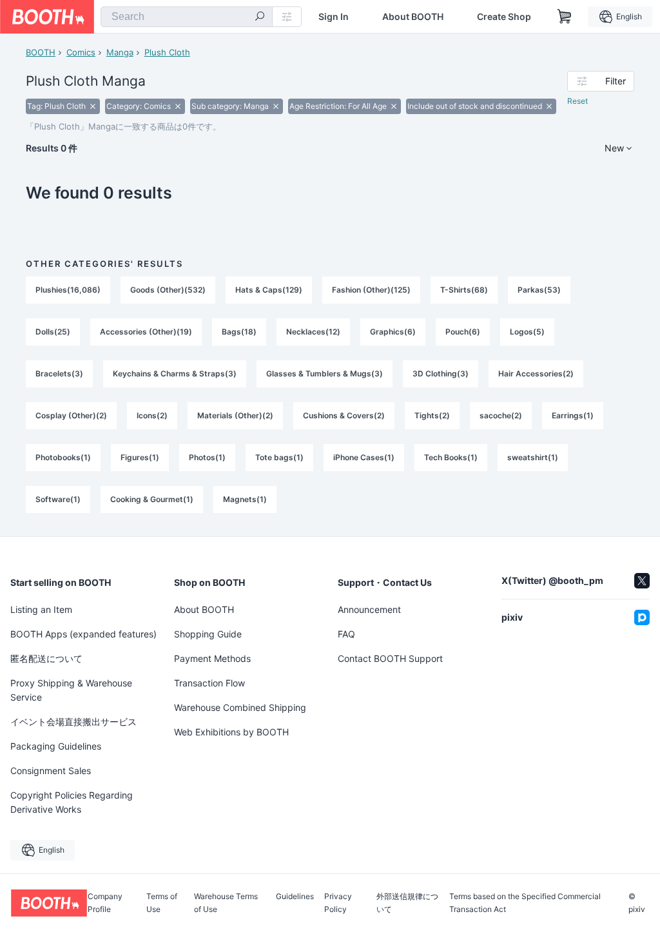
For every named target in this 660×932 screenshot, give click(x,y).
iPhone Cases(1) (363, 457)
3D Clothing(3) (440, 373)
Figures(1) (140, 457)
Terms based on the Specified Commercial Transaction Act (525, 903)
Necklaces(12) (313, 331)
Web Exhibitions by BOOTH (231, 731)
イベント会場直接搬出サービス (73, 721)
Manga (119, 52)
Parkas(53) (539, 290)
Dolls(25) (52, 331)
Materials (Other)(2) (235, 415)
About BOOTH (412, 16)
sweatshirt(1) (532, 457)
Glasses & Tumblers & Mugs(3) (324, 373)
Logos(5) (527, 331)
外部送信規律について (407, 903)
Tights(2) (432, 415)
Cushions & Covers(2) (344, 415)
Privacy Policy (338, 903)
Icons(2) (152, 415)
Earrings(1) (573, 415)
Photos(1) (207, 457)
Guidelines (295, 897)
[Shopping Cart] (564, 17)
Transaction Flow (209, 682)
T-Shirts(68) (464, 290)
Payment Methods (212, 658)
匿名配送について (46, 658)
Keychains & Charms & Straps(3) (175, 373)
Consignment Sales (50, 770)
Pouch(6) (462, 331)
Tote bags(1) (279, 457)
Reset (577, 101)
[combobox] (187, 16)
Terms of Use (161, 903)
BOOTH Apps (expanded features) (83, 633)
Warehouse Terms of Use (226, 903)
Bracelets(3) (59, 373)
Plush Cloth (167, 52)
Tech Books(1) (451, 457)
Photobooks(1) (63, 457)
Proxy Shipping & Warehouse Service (71, 690)
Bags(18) (239, 331)
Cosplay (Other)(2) (71, 415)
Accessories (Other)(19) (146, 331)
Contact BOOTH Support (390, 658)
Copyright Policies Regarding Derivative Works (71, 802)
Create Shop (504, 16)
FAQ (346, 633)
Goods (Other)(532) (168, 290)
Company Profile (105, 903)
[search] (259, 17)
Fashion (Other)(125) (371, 290)
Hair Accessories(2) (536, 373)
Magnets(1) (245, 499)
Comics (80, 52)
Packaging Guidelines (55, 746)
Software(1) (58, 499)
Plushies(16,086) (68, 290)
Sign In (333, 16)
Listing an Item (41, 609)
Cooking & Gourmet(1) (151, 499)
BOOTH (40, 52)
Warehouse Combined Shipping (240, 707)
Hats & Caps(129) (268, 290)
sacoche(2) (501, 415)
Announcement (369, 609)
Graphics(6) (393, 331)
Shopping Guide (208, 633)
